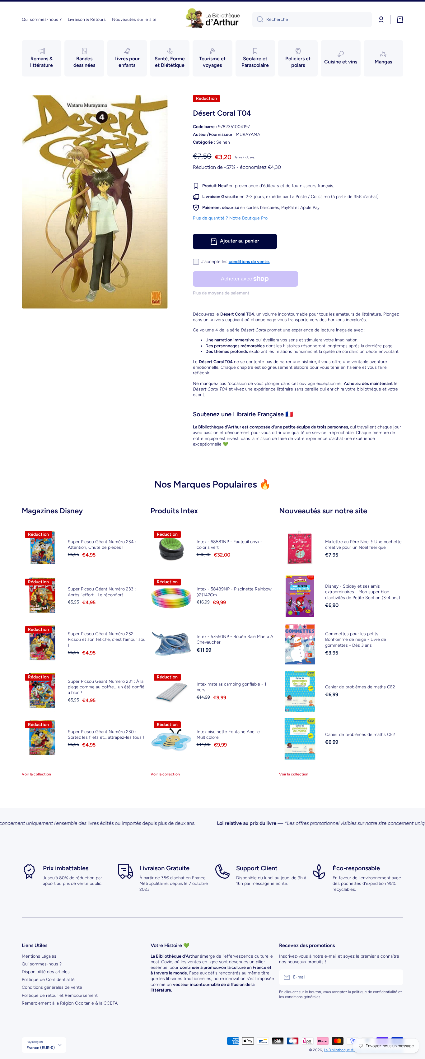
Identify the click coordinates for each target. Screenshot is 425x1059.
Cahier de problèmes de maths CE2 (360, 687)
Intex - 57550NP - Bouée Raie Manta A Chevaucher (235, 639)
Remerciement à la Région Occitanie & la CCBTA (70, 1003)
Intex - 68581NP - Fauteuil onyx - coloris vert (229, 544)
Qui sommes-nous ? (42, 964)
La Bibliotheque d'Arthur (344, 1050)
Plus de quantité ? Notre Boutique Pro (230, 218)
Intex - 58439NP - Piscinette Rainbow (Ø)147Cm (234, 591)
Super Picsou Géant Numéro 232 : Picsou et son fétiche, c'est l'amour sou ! (107, 639)
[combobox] (312, 19)
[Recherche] (257, 19)
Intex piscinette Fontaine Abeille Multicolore (228, 734)
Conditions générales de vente (52, 987)
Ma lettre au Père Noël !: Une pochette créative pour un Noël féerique (363, 544)
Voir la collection (36, 774)
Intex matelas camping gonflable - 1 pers (231, 687)
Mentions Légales (39, 956)
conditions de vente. (249, 261)
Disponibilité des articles (46, 971)
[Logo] (212, 19)
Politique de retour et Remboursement (60, 995)
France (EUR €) (40, 1047)
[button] (400, 19)
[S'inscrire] (395, 977)
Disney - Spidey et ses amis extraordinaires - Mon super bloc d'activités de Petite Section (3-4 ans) (362, 592)
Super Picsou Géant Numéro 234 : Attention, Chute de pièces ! (102, 544)
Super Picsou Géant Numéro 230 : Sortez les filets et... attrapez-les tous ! (106, 734)
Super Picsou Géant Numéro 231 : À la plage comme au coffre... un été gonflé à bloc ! (106, 687)
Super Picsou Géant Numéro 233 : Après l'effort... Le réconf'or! (102, 591)
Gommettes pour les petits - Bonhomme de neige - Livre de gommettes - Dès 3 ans (355, 639)
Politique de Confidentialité (48, 979)
